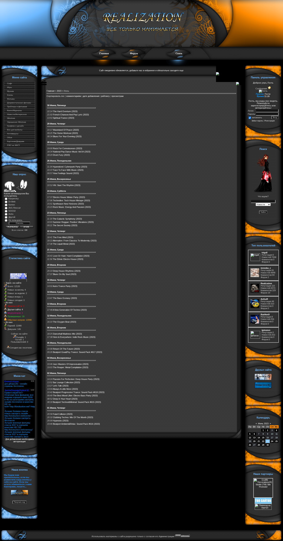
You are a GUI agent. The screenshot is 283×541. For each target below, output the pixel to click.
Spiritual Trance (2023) (63, 118)
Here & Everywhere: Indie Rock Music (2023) (74, 337)
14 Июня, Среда (55, 292)
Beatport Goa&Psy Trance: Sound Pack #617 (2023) (77, 352)
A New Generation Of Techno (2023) (70, 310)
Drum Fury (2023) (61, 155)
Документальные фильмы (19, 103)
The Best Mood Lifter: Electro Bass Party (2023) (75, 395)
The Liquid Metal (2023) (64, 244)
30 (267, 445)
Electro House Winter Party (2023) (69, 197)
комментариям (73, 96)
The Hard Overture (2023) (65, 111)
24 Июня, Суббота (56, 191)
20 (254, 441)
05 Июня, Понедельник (59, 343)
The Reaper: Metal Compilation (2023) (70, 367)
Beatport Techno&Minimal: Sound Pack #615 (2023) (77, 402)
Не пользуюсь (15, 220)
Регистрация (270, 121)
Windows (11, 118)
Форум (134, 53)
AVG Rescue (14, 208)
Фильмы (11, 99)
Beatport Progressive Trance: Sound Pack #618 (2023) (79, 392)
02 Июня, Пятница (56, 373)
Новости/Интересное (17, 114)
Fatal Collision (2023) (63, 414)
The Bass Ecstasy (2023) (65, 298)
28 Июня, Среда (55, 142)
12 (250, 437)
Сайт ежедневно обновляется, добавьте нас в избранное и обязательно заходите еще (141, 70)
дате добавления (91, 96)
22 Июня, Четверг (56, 231)
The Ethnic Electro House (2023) (68, 259)
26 (250, 445)
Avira (10, 214)
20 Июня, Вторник (56, 265)
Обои (9, 137)
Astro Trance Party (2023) (65, 286)
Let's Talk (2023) (61, 386)
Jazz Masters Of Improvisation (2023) (71, 364)
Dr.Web (11, 201)
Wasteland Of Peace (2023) (66, 130)
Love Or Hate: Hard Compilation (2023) (71, 256)
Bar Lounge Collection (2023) (66, 382)
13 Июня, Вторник (56, 304)
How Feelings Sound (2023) (66, 173)
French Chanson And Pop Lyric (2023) (71, 114)
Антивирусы (12, 134)
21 (259, 441)
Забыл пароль (257, 121)
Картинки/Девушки (15, 141)
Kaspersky (13, 198)
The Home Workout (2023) (65, 133)
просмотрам (117, 96)
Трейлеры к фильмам (17, 107)
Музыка (10, 91)
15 (263, 437)
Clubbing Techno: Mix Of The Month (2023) (73, 417)
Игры (9, 87)
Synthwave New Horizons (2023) (68, 204)
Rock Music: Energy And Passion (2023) (72, 207)
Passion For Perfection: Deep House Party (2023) (76, 379)
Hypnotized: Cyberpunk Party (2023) (70, 167)
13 (254, 437)
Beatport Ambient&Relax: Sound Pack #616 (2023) (76, 424)
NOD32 (12, 211)
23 (267, 441)
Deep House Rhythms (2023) (66, 271)
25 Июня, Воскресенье (59, 179)
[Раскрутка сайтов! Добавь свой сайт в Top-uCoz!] (263, 503)
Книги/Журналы (14, 110)
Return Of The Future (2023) (66, 349)
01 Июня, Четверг (56, 408)
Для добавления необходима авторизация (19, 440)
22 (263, 441)
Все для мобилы (14, 130)
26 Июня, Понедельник (59, 161)
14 (259, 437)
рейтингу (105, 96)
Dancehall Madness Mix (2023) (67, 334)
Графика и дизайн (15, 126)
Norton (11, 205)
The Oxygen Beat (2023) (64, 322)
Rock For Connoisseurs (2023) (67, 148)
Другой (11, 217)
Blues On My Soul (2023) (64, 274)
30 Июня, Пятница (56, 105)
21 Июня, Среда (55, 250)
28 (259, 445)
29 (263, 445)
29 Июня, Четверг (56, 124)
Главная (104, 53)
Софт (9, 83)
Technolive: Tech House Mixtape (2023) (71, 200)
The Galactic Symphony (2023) (67, 219)
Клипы (10, 95)
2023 (59, 91)
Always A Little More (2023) (65, 389)
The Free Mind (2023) (63, 237)
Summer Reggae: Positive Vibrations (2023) (73, 222)
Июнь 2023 (263, 423)
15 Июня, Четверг (56, 280)
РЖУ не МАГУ (13, 145)
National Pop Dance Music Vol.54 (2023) (71, 151)
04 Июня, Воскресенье (59, 358)
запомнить (257, 117)
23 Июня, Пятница (56, 213)
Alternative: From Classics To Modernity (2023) (75, 240)
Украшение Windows (16, 122)
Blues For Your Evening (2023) (67, 136)
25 (276, 441)
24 (272, 441)
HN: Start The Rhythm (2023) (66, 185)
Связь (179, 53)
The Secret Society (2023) (65, 225)
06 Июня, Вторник (56, 327)
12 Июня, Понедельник (59, 315)
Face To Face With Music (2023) (68, 170)
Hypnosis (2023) (61, 420)
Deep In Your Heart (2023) (65, 399)
